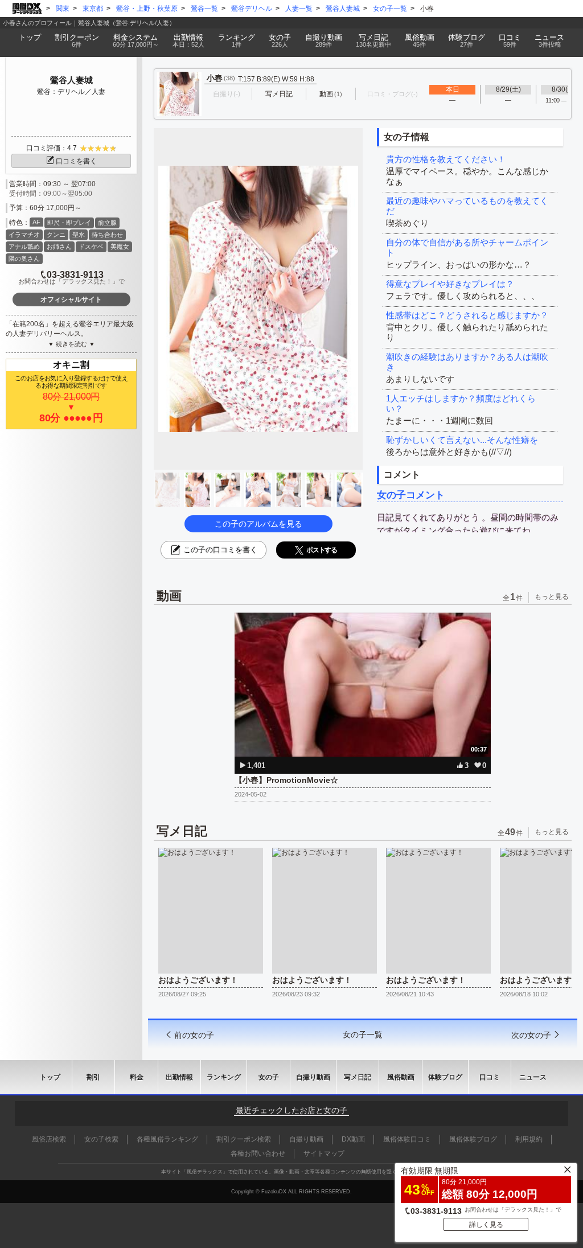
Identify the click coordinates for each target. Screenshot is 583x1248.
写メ (373, 40)
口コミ (510, 40)
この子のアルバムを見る (258, 523)
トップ (30, 37)
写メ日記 (357, 1077)
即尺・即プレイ (69, 222)
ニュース (549, 40)
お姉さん (59, 246)
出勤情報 (179, 1077)
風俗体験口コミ (407, 1139)
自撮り (323, 40)
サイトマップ (323, 1153)
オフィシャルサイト (71, 299)
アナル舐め (24, 246)
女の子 (280, 40)
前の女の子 (194, 1035)
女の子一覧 (363, 1034)
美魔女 (119, 246)
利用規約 (529, 1139)
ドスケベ (91, 246)
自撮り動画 (313, 1077)
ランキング (236, 40)
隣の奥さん (24, 258)
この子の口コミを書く (220, 549)
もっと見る (552, 597)
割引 (77, 40)
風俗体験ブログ (473, 1139)
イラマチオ (24, 234)
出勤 (188, 40)
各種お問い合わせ (258, 1153)
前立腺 (107, 222)
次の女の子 (531, 1035)
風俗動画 (419, 40)
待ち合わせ (107, 234)
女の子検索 (101, 1139)
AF (36, 222)
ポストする (321, 550)
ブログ (466, 40)
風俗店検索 (49, 1139)
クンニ (56, 234)
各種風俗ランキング (167, 1139)
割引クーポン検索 (243, 1139)
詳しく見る (486, 1225)
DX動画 (353, 1139)
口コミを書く (76, 161)
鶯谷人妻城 (71, 80)
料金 (136, 40)
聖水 (78, 234)
